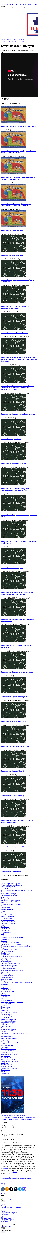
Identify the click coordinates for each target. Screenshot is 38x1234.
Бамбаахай (4, 1010)
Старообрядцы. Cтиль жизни (10, 942)
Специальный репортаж (9, 895)
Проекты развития (7, 1052)
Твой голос (4, 988)
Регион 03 (4, 1071)
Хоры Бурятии (5, 1070)
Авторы (3, 1184)
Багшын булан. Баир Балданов (12, 255)
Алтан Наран (5, 995)
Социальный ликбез (7, 967)
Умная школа (5, 1073)
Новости (4, 4)
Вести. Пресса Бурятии (8, 1030)
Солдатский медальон (8, 975)
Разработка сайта (6, 1194)
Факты (3, 998)
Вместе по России (7, 909)
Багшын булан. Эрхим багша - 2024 (13, 721)
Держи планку (5, 1007)
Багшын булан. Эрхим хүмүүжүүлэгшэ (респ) (17, 672)
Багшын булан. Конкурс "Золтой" (13, 771)
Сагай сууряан (5, 953)
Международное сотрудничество (12, 1002)
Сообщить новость (7, 1226)
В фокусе (4, 1005)
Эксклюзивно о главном (9, 1054)
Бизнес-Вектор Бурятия (8, 1049)
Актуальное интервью (8, 1023)
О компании (25, 1117)
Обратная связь (6, 1119)
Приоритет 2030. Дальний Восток (12, 937)
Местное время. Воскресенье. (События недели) (17, 890)
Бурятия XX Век (6, 1000)
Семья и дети (5, 1035)
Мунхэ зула (4, 972)
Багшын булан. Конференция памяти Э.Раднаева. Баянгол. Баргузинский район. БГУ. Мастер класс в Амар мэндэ (19, 359)
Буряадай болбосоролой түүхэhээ (12, 970)
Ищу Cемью (5, 927)
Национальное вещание (13, 1117)
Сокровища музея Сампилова (10, 963)
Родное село (5, 1040)
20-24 (2, 934)
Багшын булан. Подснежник (11, 872)
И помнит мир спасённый (9, 1061)
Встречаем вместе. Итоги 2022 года (12, 948)
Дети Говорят (5, 913)
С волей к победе (6, 1016)
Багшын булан (5, 907)
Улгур (3, 911)
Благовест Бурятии (7, 914)
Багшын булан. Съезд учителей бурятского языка (18, 847)
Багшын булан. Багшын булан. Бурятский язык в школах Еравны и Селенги (18, 151)
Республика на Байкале (8, 1021)
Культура (4, 996)
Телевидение (11, 4)
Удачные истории (6, 1057)
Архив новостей (6, 1182)
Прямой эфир (26, 4)
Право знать (5, 1028)
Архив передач (19, 39)
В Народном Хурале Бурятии (10, 901)
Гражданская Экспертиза (9, 1068)
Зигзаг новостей (6, 1017)
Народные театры (7, 1026)
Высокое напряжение (8, 974)
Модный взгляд (6, 1056)
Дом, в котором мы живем (9, 1019)
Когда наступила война (8, 1059)
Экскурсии (28, 1119)
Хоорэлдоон (5, 955)
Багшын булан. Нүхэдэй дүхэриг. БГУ (14, 463)
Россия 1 (4, 39)
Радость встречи (6, 962)
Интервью (4, 888)
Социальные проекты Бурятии (11, 944)
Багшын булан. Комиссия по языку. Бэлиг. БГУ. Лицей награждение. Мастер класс (17, 593)
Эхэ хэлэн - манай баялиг (9, 1012)
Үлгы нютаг (5, 930)
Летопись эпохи (6, 906)
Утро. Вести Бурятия (8, 887)
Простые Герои (6, 928)
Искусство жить (6, 1003)
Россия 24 (10, 39)
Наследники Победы (8, 921)
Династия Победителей (8, 916)
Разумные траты (6, 1014)
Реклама (32, 1117)
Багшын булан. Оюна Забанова (12, 230)
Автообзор (4, 941)
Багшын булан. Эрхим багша (11, 439)
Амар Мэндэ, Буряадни (8, 894)
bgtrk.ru (5, 1168)
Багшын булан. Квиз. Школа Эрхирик (14, 333)
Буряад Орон (5, 897)
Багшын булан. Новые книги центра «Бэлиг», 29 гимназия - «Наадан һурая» (18, 178)
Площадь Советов (7, 977)
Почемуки (4, 1047)
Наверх (3, 1114)
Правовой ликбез (6, 958)
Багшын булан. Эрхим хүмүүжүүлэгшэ (14, 697)
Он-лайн (4, 1031)
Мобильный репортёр (8, 991)
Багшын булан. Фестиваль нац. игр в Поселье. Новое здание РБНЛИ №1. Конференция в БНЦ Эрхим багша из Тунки (17, 387)
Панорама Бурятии (7, 899)
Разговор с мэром (6, 918)
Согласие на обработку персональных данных (16, 1178)
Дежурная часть (6, 981)
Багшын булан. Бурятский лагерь (13, 796)
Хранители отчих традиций (10, 949)
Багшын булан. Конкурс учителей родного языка (18, 414)
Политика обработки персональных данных (15, 1177)
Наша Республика (7, 951)
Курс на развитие (6, 989)
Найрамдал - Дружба (8, 923)
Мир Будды (4, 1063)
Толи (2, 925)
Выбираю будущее (7, 1045)
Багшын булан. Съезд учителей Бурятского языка (18, 126)
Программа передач (17, 1119)
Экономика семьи (7, 979)
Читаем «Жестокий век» (9, 1009)
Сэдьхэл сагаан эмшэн (8, 968)
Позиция (4, 1024)
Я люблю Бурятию (7, 1036)
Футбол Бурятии (6, 960)
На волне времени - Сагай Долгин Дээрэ (14, 1033)
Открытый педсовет (7, 1050)
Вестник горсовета (7, 1064)
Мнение (3, 935)
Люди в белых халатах (8, 1066)
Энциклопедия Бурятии (9, 965)
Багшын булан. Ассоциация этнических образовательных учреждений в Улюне (15, 489)
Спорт (3, 993)
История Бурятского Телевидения (12, 956)
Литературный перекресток (10, 1038)
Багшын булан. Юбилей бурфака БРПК (15, 746)
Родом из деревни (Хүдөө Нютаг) (12, 904)
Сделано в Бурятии (7, 920)
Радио (3, 1117)
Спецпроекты (5, 892)
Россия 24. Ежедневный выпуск (11, 885)
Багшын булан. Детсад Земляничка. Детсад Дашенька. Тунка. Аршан (16, 307)
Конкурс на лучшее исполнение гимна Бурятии (16, 946)
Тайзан (3, 986)
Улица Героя (5, 939)
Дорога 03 (4, 902)
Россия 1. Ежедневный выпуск (11, 883)
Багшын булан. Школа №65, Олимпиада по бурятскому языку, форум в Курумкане (16, 204)
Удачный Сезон (6, 932)
